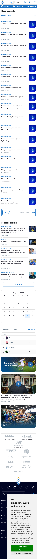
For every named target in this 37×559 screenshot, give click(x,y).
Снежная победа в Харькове (11, 68)
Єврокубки (5, 507)
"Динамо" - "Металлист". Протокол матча (13, 25)
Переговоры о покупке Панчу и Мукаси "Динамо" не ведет (12, 107)
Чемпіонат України (7, 272)
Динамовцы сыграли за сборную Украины (12, 191)
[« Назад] (6, 212)
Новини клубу (6, 21)
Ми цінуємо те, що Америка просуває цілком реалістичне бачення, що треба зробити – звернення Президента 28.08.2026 (16, 398)
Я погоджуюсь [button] (22, 546)
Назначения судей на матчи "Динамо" (11, 129)
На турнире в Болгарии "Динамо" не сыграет (14, 47)
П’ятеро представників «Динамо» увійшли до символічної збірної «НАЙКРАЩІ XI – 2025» (13, 230)
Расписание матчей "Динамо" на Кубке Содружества (12, 140)
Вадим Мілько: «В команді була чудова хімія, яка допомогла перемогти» (12, 264)
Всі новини (18, 284)
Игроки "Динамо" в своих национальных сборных (10, 202)
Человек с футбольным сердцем (12, 97)
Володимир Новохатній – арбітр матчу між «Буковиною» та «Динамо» (14, 276)
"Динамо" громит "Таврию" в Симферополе (11, 160)
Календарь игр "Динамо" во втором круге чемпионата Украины (13, 36)
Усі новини (4, 504)
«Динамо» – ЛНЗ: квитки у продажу (13, 241)
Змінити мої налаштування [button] (22, 553)
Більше (30, 329)
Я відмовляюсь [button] (22, 550)
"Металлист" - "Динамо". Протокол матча (13, 58)
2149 (22, 212)
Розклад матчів (6, 519)
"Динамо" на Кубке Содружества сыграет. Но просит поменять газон (14, 118)
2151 (33, 212)
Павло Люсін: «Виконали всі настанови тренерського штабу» (13, 251)
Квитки (3, 239)
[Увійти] (30, 2)
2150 (28, 212)
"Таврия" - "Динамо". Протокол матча (14, 150)
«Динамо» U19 (6, 248)
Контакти (4, 534)
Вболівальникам (6, 537)
